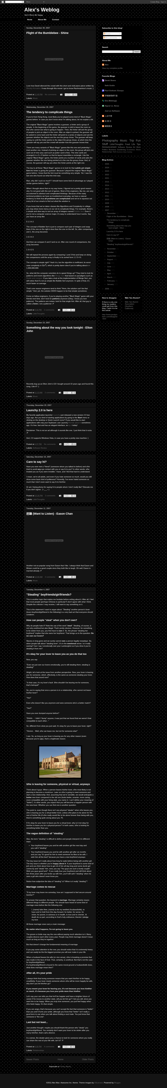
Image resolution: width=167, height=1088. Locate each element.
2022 (107, 175)
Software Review (40, 448)
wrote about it (75, 423)
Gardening (121, 150)
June (109, 267)
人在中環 (108, 116)
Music (35, 98)
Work (138, 147)
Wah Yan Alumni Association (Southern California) (131, 305)
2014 (107, 185)
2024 (107, 168)
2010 (107, 199)
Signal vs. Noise (112, 106)
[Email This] (66, 94)
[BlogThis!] (68, 94)
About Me (42, 20)
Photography (110, 140)
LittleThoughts (39, 314)
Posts (107, 34)
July (109, 263)
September (112, 256)
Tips (139, 144)
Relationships (38, 1050)
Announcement (109, 147)
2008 (107, 207)
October (110, 252)
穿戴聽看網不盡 (111, 96)
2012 (107, 192)
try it (70, 425)
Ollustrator (98, 1083)
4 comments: (49, 1047)
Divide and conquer (34, 278)
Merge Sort (59, 276)
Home (29, 20)
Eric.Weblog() (111, 101)
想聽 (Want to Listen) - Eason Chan (49, 513)
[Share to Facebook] (73, 94)
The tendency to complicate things (49, 112)
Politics (105, 150)
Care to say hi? (36, 461)
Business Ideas (122, 152)
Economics (131, 150)
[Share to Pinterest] (76, 94)
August (110, 259)
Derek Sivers (110, 80)
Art (134, 147)
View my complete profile (112, 68)
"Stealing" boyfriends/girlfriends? (48, 594)
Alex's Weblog (41, 10)
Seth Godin (110, 85)
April (109, 274)
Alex (107, 65)
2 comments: (49, 310)
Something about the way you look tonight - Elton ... (119, 227)
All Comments (111, 38)
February (111, 281)
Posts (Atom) (65, 1066)
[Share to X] (71, 94)
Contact (55, 20)
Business (112, 150)
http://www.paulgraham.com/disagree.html (109, 316)
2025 (107, 164)
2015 (107, 182)
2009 (107, 203)
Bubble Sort (79, 211)
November (111, 249)
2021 (107, 178)
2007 (107, 210)
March (110, 277)
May (109, 270)
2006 (107, 289)
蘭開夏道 (108, 126)
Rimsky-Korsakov (33, 88)
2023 (107, 171)
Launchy (56, 415)
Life (133, 144)
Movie (138, 150)
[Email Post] (61, 94)
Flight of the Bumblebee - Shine (47, 33)
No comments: (51, 94)
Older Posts (88, 1059)
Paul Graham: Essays (114, 91)
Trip (131, 140)
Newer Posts (32, 1059)
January (110, 284)
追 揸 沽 (108, 121)
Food (127, 144)
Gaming (129, 152)
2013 (107, 189)
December (111, 213)
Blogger (117, 1083)
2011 (107, 196)
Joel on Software (112, 111)
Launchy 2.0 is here (39, 410)
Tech (114, 152)
